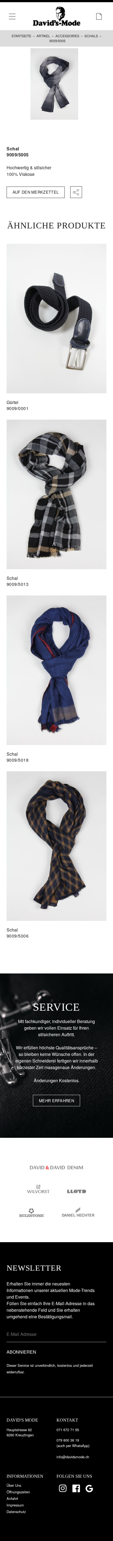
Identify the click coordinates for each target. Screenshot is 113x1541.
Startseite (21, 35)
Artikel (43, 35)
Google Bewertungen (90, 1488)
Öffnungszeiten (18, 1491)
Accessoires (67, 35)
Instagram (63, 1488)
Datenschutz (16, 1511)
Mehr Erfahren (56, 1100)
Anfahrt (12, 1498)
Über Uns (14, 1485)
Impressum (15, 1505)
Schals (91, 35)
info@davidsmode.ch (72, 1456)
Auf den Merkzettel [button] (36, 192)
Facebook (76, 1488)
